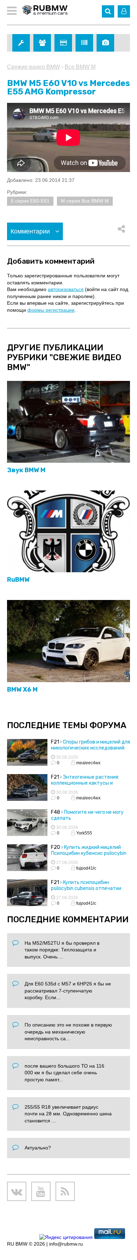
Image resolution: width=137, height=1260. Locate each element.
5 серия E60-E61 (30, 201)
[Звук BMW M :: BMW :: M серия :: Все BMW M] (68, 422)
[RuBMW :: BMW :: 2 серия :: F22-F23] (68, 531)
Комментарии (31, 231)
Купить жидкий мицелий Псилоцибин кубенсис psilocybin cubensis (88, 853)
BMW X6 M (22, 689)
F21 (55, 742)
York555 (83, 833)
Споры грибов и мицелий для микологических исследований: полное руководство (90, 748)
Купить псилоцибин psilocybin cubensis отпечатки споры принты (86, 888)
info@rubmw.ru (66, 1244)
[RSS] (65, 1191)
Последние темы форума (66, 725)
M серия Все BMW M (85, 201)
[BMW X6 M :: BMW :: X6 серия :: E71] (68, 641)
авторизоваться (66, 289)
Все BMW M (80, 67)
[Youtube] (41, 1191)
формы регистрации (50, 310)
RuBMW (18, 579)
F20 (55, 847)
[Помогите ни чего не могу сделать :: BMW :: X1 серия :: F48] (27, 823)
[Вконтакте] (16, 1191)
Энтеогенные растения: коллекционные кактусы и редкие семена (85, 783)
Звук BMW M (26, 470)
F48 (55, 812)
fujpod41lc (85, 868)
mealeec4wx (87, 762)
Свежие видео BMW (33, 67)
